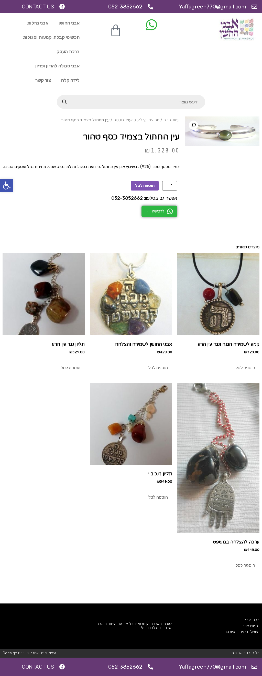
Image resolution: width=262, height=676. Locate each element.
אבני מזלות (37, 23)
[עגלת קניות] (115, 30)
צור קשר (43, 80)
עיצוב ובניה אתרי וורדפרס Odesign (29, 653)
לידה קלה (70, 80)
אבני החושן (69, 23)
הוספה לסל (145, 185)
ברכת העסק (68, 51)
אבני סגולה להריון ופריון (57, 66)
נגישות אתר (250, 626)
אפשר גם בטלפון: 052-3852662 (144, 198)
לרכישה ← (155, 211)
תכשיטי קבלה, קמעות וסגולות (51, 37)
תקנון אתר (251, 620)
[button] (6, 185)
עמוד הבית (171, 119)
